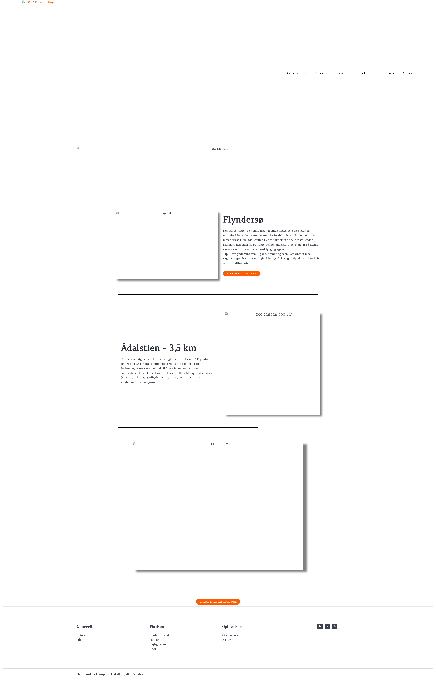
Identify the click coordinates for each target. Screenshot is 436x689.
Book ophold (367, 73)
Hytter (154, 639)
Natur (226, 639)
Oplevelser (323, 73)
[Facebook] (320, 626)
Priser (390, 73)
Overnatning (296, 73)
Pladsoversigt (159, 635)
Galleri (344, 73)
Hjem (80, 639)
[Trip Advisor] (334, 626)
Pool (153, 649)
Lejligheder (158, 644)
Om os (407, 73)
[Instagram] (327, 626)
